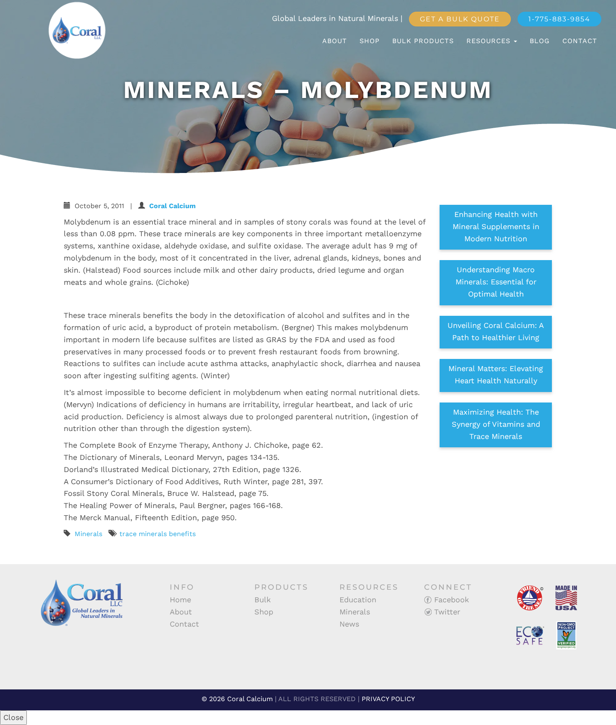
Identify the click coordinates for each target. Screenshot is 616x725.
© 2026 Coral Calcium (237, 699)
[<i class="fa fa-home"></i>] (307, 41)
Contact (579, 41)
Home (180, 599)
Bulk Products (423, 41)
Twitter (446, 611)
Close (13, 717)
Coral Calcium (172, 206)
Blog (540, 41)
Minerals (88, 534)
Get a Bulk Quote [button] (460, 19)
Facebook (450, 599)
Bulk (262, 599)
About (334, 41)
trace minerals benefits (157, 534)
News (349, 623)
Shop (370, 41)
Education (357, 599)
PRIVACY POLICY (388, 699)
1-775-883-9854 (559, 19)
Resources (489, 41)
